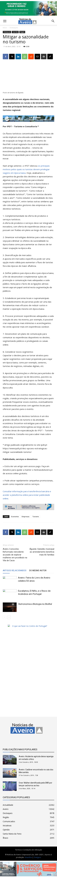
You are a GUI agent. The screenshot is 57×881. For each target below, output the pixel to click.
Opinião (15, 32)
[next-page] (9, 617)
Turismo (35, 516)
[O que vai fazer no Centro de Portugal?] (28, 626)
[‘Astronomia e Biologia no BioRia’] (10, 607)
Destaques (14, 27)
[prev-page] (4, 617)
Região (22, 32)
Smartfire (28, 857)
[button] (53, 21)
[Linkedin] (18, 56)
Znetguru (37, 857)
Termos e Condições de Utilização (28, 850)
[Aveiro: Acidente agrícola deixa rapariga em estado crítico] (10, 760)
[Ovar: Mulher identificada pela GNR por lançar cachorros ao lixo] (10, 786)
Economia (15, 516)
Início (5, 27)
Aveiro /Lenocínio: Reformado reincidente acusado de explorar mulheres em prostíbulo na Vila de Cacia (15, 555)
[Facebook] (5, 56)
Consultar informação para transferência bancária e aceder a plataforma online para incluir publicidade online (27, 495)
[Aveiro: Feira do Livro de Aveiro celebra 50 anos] (10, 581)
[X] (12, 56)
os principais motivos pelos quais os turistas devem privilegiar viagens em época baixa (26, 169)
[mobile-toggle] (4, 21)
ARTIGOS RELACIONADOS (14, 570)
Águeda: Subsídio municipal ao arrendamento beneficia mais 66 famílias (41, 552)
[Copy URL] (50, 56)
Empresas (25, 516)
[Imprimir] (43, 56)
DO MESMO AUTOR (37, 570)
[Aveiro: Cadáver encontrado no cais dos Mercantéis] (10, 773)
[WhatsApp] (24, 56)
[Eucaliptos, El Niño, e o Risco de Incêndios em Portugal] (10, 594)
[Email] (37, 56)
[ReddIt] (31, 56)
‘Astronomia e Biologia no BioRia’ (35, 604)
